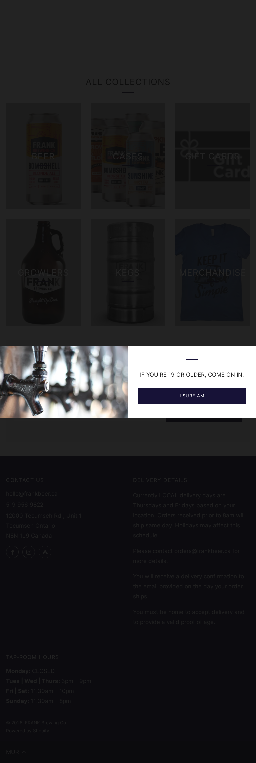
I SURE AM (192, 395)
